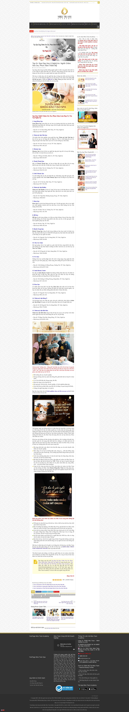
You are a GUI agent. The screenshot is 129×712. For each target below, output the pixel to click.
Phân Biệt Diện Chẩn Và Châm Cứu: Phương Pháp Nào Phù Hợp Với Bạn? (47, 31)
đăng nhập (50, 628)
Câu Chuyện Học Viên (55, 24)
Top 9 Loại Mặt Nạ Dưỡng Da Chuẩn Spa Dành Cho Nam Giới (91, 172)
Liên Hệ (95, 24)
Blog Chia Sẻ (70, 576)
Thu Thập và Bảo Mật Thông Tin (36, 683)
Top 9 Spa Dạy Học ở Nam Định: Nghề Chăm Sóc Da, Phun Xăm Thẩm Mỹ (66, 602)
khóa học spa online (36, 596)
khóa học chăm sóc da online (52, 594)
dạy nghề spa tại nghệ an (39, 594)
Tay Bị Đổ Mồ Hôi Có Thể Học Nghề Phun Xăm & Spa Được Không (91, 101)
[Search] (99, 3)
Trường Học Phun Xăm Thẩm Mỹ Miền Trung (51, 596)
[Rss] (92, 696)
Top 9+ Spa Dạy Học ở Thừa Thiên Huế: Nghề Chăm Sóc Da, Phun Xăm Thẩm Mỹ (50, 588)
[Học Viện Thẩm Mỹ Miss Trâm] (64, 12)
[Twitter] (94, 696)
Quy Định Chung (33, 681)
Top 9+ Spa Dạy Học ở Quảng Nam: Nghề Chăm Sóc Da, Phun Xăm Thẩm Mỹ (49, 586)
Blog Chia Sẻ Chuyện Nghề (78, 24)
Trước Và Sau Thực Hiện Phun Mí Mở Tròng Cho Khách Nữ (91, 96)
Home (32, 23)
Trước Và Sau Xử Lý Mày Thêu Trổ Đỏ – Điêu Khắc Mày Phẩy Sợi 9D (91, 85)
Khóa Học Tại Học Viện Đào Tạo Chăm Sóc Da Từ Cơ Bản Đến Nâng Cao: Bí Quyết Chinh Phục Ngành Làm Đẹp (53, 619)
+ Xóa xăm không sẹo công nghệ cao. (88, 678)
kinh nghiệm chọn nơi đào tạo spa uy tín (58, 391)
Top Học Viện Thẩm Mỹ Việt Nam (36, 685)
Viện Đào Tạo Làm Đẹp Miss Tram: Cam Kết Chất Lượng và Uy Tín (67, 618)
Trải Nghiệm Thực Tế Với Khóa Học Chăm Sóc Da (38, 618)
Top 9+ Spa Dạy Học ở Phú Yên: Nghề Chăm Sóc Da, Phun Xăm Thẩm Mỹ (48, 584)
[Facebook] (93, 696)
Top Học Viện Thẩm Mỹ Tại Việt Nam (48, 36)
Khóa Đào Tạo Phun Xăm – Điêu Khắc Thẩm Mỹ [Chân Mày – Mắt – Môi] (55, 2)
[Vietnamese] (4, 710)
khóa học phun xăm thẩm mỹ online (67, 594)
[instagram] (97, 696)
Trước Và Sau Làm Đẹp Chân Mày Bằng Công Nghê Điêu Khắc (91, 188)
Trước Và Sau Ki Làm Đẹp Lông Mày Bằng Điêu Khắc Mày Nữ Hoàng (90, 155)
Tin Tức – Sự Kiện (66, 24)
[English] (2, 710)
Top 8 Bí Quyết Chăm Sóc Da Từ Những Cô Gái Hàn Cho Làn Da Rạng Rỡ (91, 177)
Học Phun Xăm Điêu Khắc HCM (67, 657)
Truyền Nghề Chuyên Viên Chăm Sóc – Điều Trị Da (78, 2)
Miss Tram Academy (36, 36)
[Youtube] (96, 696)
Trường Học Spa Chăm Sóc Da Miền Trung (40, 597)
